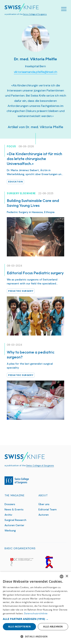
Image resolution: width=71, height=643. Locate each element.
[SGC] (21, 562)
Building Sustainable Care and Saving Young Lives (33, 203)
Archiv (8, 514)
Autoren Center (14, 525)
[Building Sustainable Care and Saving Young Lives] (35, 236)
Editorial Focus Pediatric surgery (35, 272)
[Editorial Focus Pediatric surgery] (35, 315)
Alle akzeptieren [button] (19, 626)
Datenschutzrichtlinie (36, 613)
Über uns (43, 504)
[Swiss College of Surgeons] (17, 480)
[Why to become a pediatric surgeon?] (35, 400)
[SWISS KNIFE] (22, 8)
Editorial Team (47, 509)
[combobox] (61, 576)
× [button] (66, 576)
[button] (35, 619)
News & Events (14, 509)
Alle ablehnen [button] (53, 626)
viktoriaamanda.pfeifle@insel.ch (35, 72)
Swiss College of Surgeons (35, 14)
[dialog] (35, 607)
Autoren (43, 514)
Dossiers (10, 504)
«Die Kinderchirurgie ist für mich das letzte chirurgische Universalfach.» (34, 158)
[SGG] (49, 562)
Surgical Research (15, 520)
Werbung (10, 530)
